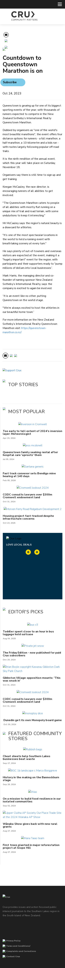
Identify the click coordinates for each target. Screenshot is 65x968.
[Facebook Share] (6, 47)
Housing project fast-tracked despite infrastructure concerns (28, 517)
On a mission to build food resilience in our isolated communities (32, 800)
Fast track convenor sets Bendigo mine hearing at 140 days (29, 475)
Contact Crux (13, 956)
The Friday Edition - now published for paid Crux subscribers (32, 654)
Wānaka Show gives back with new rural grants (30, 825)
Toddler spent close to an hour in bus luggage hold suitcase (28, 633)
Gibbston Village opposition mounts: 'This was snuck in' (31, 679)
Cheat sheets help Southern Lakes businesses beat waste (26, 757)
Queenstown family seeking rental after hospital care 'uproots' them (30, 453)
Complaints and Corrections (21, 951)
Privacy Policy (13, 940)
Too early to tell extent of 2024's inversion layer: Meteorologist (32, 432)
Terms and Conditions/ (18, 946)
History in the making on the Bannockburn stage (31, 779)
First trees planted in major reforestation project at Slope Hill (31, 846)
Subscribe (10, 82)
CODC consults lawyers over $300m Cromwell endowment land (27, 496)
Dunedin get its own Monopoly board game (32, 720)
